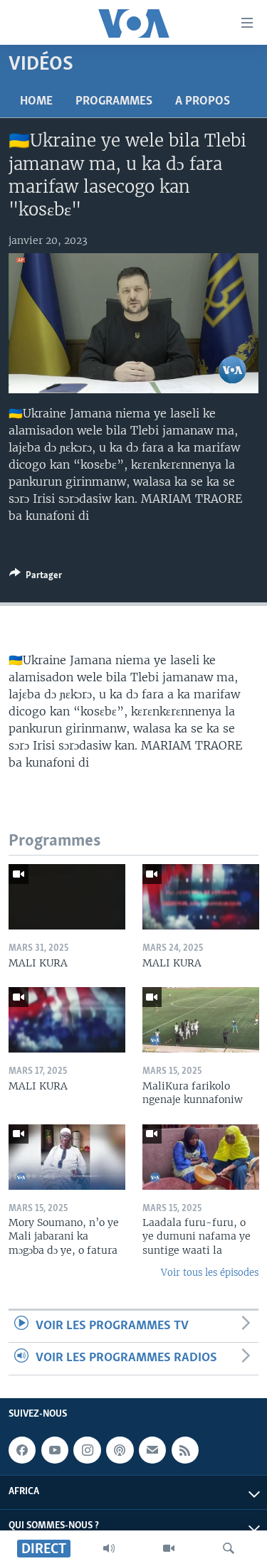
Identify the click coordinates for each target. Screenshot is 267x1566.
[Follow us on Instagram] (86, 1450)
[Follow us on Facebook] (22, 1450)
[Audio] (109, 1548)
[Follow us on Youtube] (54, 1450)
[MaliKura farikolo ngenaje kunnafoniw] (200, 1020)
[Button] (35, 577)
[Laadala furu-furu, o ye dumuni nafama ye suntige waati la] (200, 1157)
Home (36, 101)
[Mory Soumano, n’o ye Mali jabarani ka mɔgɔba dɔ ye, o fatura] (67, 1157)
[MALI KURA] (67, 897)
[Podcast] (119, 1450)
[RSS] (185, 1450)
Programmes (113, 101)
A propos (202, 101)
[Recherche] (228, 1548)
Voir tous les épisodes (209, 1273)
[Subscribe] (152, 1450)
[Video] (168, 1548)
